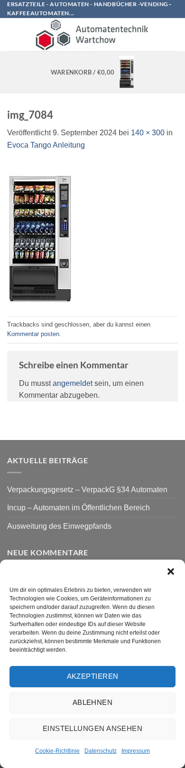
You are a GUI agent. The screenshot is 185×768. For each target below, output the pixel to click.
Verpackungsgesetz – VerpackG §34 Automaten (87, 490)
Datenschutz (100, 751)
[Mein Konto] (173, 34)
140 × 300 (148, 133)
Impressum (135, 751)
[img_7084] (40, 233)
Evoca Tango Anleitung (46, 145)
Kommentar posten (33, 333)
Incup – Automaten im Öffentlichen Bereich (78, 508)
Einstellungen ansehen (92, 728)
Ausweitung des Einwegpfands (59, 526)
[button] (171, 571)
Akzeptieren (93, 676)
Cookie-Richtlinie (57, 751)
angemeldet (72, 383)
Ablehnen (93, 702)
